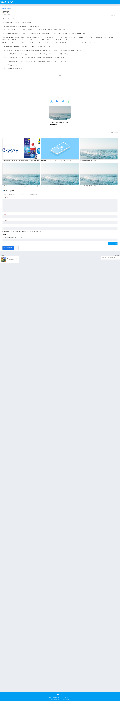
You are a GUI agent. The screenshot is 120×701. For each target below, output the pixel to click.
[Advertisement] (60, 86)
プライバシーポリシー (66, 697)
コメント (5, 197)
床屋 (112, 132)
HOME (61, 694)
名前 (4, 214)
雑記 (117, 129)
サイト (4, 226)
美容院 (116, 132)
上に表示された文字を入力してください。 (12, 237)
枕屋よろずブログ (6, 2)
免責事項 (55, 697)
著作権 (50, 697)
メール (4, 220)
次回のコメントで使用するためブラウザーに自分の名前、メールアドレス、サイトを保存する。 (24, 231)
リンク (59, 697)
